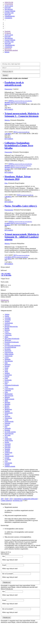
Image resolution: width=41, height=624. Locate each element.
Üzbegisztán (8, 463)
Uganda (7, 458)
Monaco (7, 407)
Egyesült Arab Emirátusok (12, 345)
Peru (6, 426)
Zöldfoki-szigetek (10, 466)
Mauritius (7, 404)
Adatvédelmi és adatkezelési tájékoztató (25, 499)
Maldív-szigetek (9, 399)
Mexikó (7, 406)
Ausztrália (8, 319)
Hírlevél (3, 290)
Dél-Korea (8, 340)
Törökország (8, 452)
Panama (7, 425)
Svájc (6, 437)
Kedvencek (8, 48)
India (6, 363)
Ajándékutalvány (10, 16)
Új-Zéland (8, 459)
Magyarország (9, 395)
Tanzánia (7, 449)
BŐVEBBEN (9, 109)
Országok (7, 31)
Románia (7, 430)
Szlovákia (7, 445)
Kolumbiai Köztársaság (12, 385)
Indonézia (7, 364)
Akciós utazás (9, 6)
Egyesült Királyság (10, 347)
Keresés (5, 75)
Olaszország (8, 89)
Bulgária (7, 330)
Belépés (7, 52)
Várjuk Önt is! (5, 278)
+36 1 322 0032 (5, 273)
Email (4, 565)
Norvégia (7, 416)
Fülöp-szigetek (9, 354)
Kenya (7, 382)
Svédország (8, 439)
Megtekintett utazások (11, 50)
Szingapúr (8, 444)
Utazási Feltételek (10, 11)
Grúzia (7, 357)
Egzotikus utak (9, 13)
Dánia (6, 337)
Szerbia (7, 442)
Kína (6, 183)
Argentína (8, 318)
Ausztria (7, 321)
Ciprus (7, 331)
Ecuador (7, 344)
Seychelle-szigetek (10, 432)
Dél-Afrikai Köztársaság (12, 338)
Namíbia (7, 411)
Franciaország (9, 210)
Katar (6, 378)
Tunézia (7, 454)
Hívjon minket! (5, 267)
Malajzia (7, 120)
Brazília (7, 328)
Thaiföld (7, 451)
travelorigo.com (17, 500)
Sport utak (8, 14)
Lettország (8, 390)
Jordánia (7, 373)
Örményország (9, 421)
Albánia (7, 314)
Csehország (8, 335)
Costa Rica (8, 333)
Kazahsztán (8, 380)
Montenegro (8, 409)
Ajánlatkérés (8, 18)
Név (3, 556)
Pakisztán (7, 423)
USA (6, 461)
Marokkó (7, 402)
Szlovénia (7, 447)
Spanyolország (9, 433)
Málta (6, 401)
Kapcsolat (8, 7)
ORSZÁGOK (9, 2)
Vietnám (7, 464)
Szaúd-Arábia (9, 440)
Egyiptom (7, 349)
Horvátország (9, 9)
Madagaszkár (9, 394)
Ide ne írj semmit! (7, 574)
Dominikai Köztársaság (12, 342)
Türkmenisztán (9, 456)
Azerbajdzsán (9, 323)
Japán (6, 371)
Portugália (8, 428)
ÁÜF (11, 499)
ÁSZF (6, 499)
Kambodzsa (8, 375)
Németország (8, 413)
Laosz (6, 387)
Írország (7, 366)
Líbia (6, 392)
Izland (6, 368)
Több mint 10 (5, 302)
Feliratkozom (5, 300)
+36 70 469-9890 (6, 275)
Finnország (8, 350)
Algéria (7, 316)
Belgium (7, 325)
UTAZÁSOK (9, 4)
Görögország (8, 356)
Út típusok (8, 33)
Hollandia (7, 359)
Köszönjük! (4, 585)
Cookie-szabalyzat (6, 500)
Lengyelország (9, 388)
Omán (6, 420)
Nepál (6, 414)
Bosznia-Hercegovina (11, 326)
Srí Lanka (7, 435)
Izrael (6, 369)
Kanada (7, 376)
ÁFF (2, 499)
